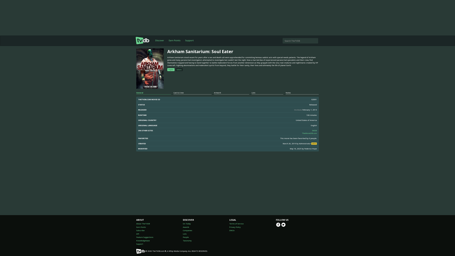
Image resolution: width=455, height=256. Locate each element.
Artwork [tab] (217, 92)
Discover (159, 40)
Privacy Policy (235, 227)
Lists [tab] (253, 92)
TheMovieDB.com (309, 133)
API (137, 234)
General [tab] (139, 92)
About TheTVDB (143, 223)
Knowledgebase (143, 240)
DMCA (231, 230)
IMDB (314, 130)
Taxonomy (187, 240)
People (186, 237)
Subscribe (140, 230)
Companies (187, 230)
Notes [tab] (288, 92)
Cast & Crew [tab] (178, 92)
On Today (187, 223)
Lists (185, 234)
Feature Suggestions (144, 237)
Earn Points (174, 40)
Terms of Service (236, 223)
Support (189, 40)
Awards (186, 227)
